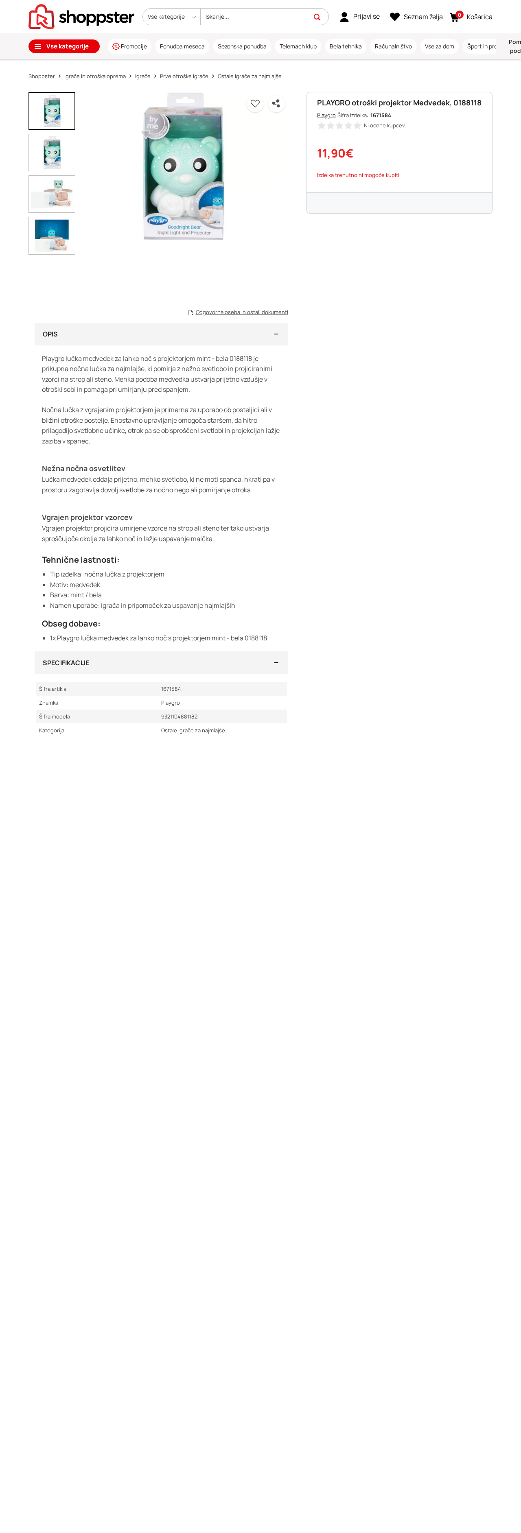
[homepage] (81, 15)
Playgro (326, 115)
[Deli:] (276, 103)
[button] (171, 16)
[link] (359, 16)
